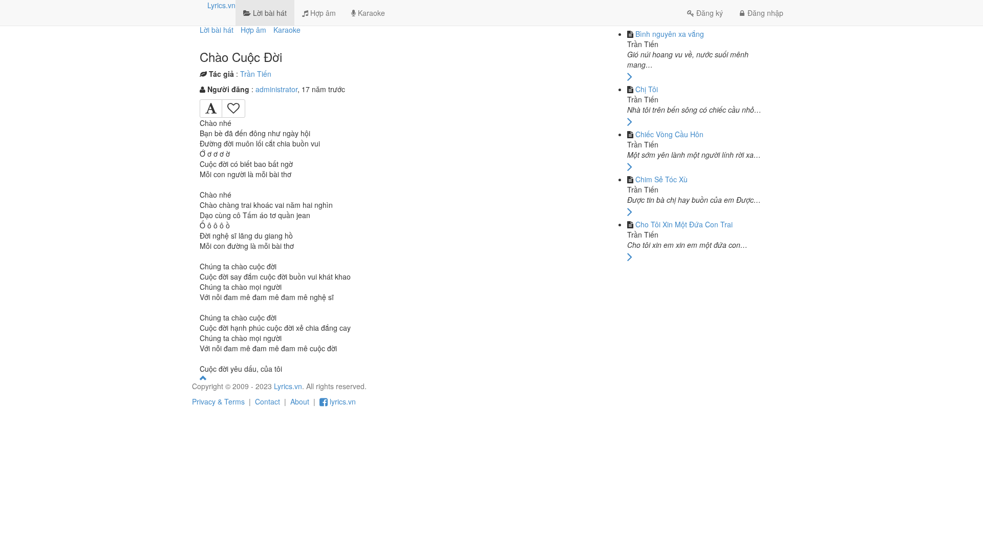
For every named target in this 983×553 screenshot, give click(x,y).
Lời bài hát (269, 13)
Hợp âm (322, 13)
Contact (267, 401)
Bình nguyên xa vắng (669, 34)
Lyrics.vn (221, 5)
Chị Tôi (646, 89)
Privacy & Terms (218, 401)
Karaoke (370, 13)
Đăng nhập (765, 13)
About (299, 401)
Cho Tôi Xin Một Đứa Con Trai (684, 224)
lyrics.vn (342, 401)
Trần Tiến (255, 74)
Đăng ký (709, 13)
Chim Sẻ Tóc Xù (661, 179)
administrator (276, 89)
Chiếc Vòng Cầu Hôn (669, 134)
